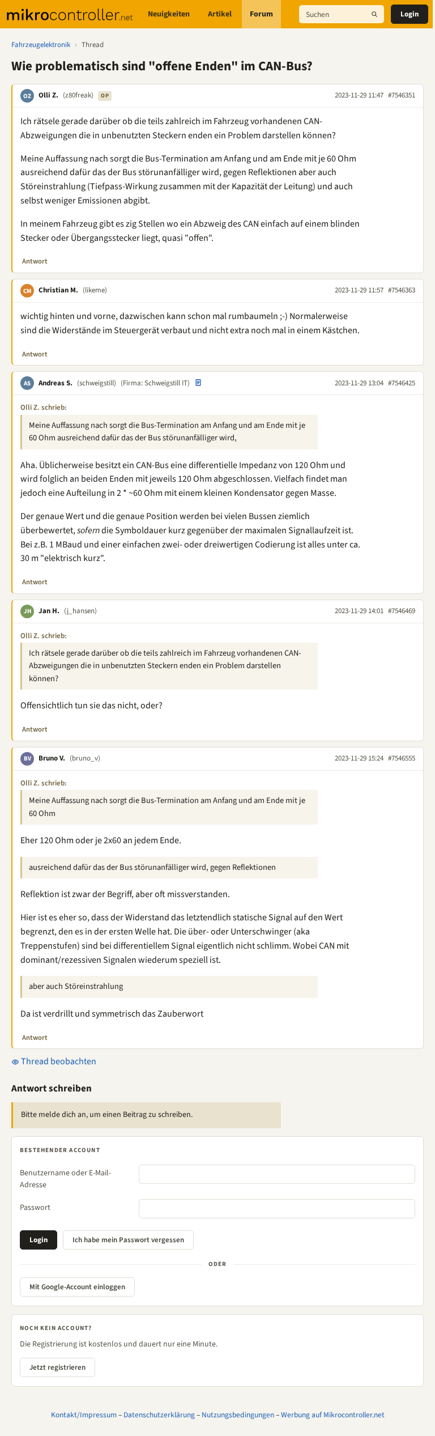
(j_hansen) (80, 611)
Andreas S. (55, 383)
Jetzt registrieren (57, 1367)
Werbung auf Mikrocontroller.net (333, 1414)
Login (409, 14)
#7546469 (401, 611)
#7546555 (401, 758)
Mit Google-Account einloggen (77, 1287)
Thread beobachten (57, 1061)
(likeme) (95, 290)
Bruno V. (52, 758)
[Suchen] (374, 14)
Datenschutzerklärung (159, 1414)
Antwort (35, 261)
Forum (261, 14)
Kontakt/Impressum (84, 1414)
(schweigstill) (96, 383)
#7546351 (401, 95)
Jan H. (49, 611)
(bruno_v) (85, 758)
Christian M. (58, 290)
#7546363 (401, 290)
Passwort (35, 1207)
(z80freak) (78, 95)
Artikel (220, 14)
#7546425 (401, 383)
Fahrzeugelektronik (40, 45)
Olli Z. (48, 95)
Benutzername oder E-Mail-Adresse (65, 1179)
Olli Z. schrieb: (43, 407)
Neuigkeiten (169, 14)
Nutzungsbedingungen (238, 1414)
